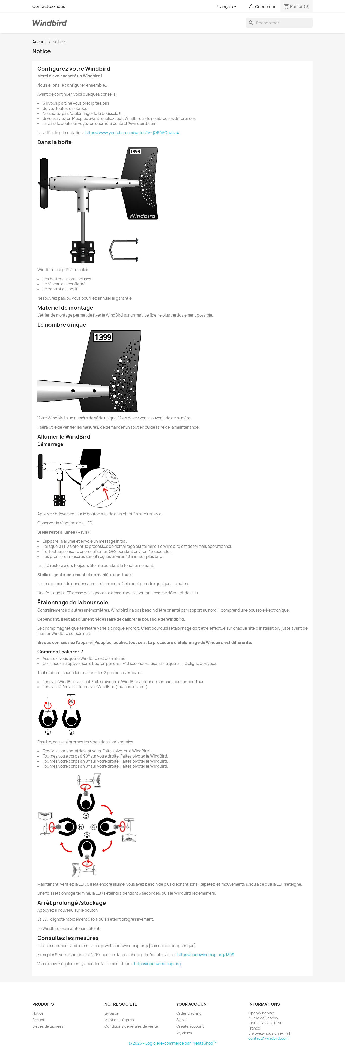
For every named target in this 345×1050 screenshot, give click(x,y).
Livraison (111, 1013)
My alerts (184, 1033)
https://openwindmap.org (157, 964)
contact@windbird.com (268, 1038)
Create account (190, 1026)
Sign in (182, 1019)
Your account (192, 1004)
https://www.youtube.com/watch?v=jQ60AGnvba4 (132, 132)
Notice (38, 1013)
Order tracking (189, 1013)
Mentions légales (119, 1019)
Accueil (38, 1019)
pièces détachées (48, 1026)
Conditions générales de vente (131, 1026)
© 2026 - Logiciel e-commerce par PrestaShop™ (173, 1043)
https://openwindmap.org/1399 (205, 954)
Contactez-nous (48, 6)
